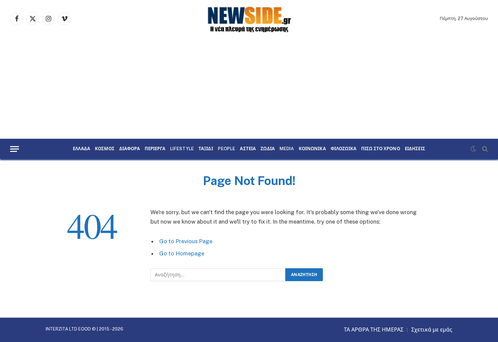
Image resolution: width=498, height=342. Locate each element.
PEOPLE (226, 149)
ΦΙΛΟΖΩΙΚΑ (343, 149)
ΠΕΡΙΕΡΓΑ (155, 149)
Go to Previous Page (185, 241)
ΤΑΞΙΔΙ (206, 149)
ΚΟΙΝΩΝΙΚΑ (312, 149)
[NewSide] (249, 18)
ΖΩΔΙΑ (268, 149)
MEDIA (286, 149)
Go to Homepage (181, 253)
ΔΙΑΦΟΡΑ (129, 149)
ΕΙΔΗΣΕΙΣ (415, 149)
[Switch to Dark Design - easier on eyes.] (473, 149)
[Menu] (14, 149)
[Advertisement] (249, 88)
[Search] (484, 149)
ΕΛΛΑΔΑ (81, 149)
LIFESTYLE (182, 149)
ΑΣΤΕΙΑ (248, 149)
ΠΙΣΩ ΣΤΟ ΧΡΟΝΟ (380, 149)
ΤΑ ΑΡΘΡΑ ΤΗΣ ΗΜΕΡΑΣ (373, 329)
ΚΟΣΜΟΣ (105, 149)
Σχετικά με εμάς (431, 329)
